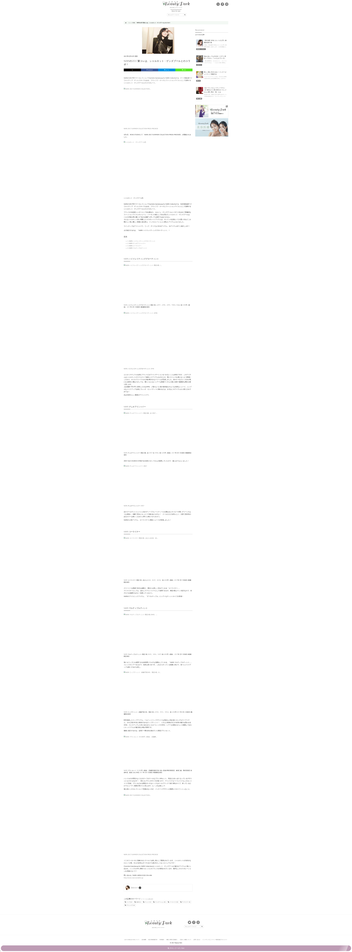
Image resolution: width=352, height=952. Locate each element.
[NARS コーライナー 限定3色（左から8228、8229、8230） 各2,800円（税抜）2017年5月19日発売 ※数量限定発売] (158, 557)
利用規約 (162, 939)
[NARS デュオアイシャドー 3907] (158, 484)
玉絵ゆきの (134, 887)
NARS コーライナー (135, 246)
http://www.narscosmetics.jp (133, 878)
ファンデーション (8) (160, 902)
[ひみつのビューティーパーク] (176, 3)
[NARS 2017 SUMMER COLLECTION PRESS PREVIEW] (158, 107)
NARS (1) (138, 902)
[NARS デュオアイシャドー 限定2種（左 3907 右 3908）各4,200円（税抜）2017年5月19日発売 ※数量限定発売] (158, 431)
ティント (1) (147, 902)
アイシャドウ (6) (130, 905)
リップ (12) (129, 902)
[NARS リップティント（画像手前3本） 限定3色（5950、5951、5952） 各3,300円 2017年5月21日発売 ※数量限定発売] (158, 690)
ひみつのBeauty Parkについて (131, 939)
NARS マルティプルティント (138, 248)
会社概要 (144, 939)
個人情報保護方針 (152, 939)
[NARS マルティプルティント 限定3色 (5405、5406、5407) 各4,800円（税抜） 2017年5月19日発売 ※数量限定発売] (158, 632)
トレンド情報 (131, 22)
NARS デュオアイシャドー (137, 243)
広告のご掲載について (185, 939)
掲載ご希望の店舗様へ (172, 939)
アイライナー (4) (186, 902)
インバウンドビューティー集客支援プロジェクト (214, 939)
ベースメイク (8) (173, 902)
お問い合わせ (196, 939)
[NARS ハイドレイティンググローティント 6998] (158, 339)
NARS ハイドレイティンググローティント (142, 241)
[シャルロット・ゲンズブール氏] (158, 168)
